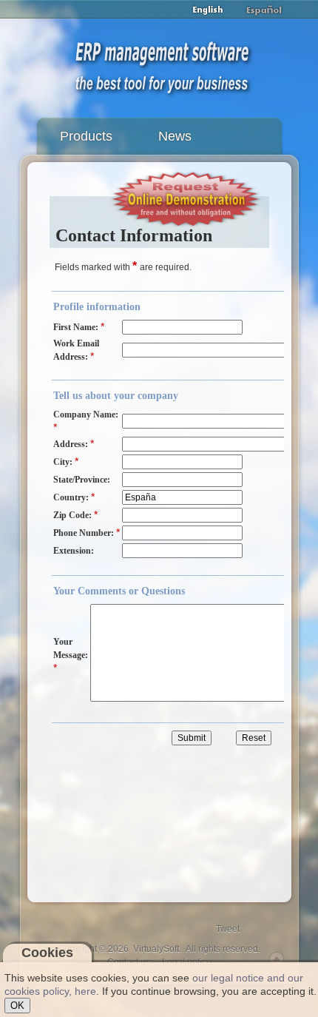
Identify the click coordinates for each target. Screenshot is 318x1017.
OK (17, 1005)
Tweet (228, 929)
